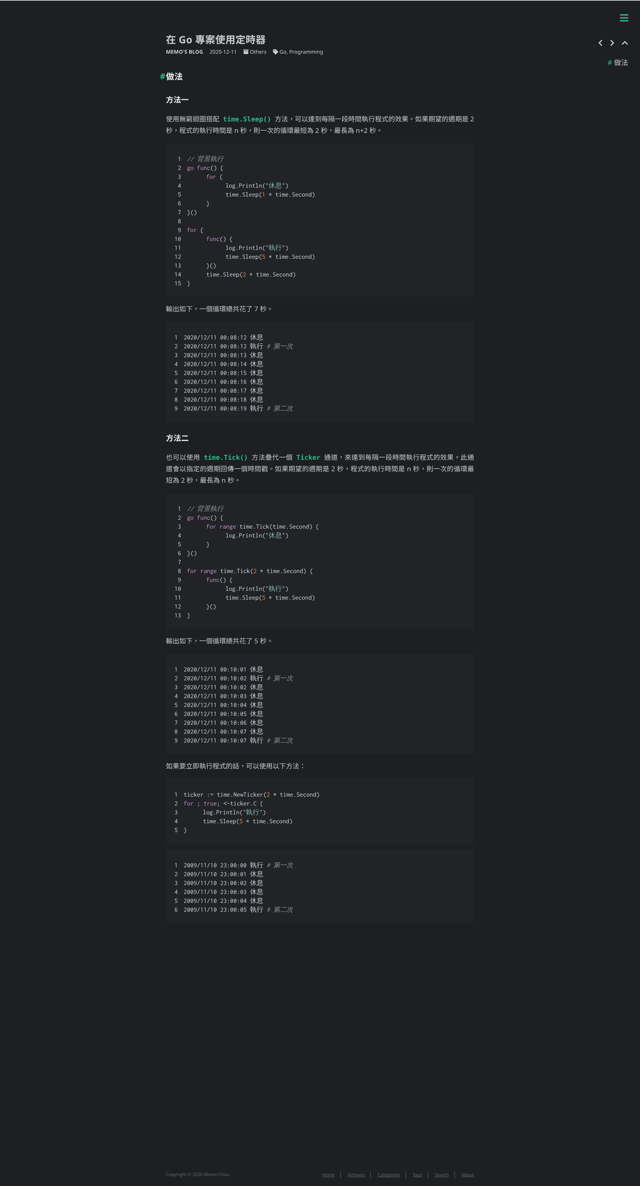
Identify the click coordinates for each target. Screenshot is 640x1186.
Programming (306, 52)
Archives (356, 1175)
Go (283, 52)
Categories (388, 1175)
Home (328, 1175)
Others (258, 52)
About (467, 1175)
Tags (417, 1175)
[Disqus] (320, 1050)
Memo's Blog (185, 52)
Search (442, 1175)
